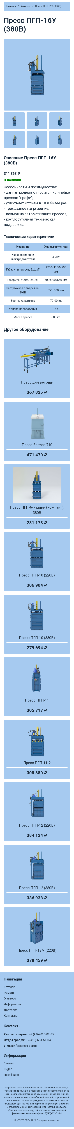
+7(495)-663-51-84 (38, 1040)
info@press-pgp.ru (25, 1045)
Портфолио (11, 1075)
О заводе (10, 998)
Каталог (9, 987)
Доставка (10, 1010)
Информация (12, 1004)
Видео (8, 1069)
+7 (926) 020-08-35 (41, 1034)
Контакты (11, 1015)
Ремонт (9, 992)
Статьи (8, 1063)
